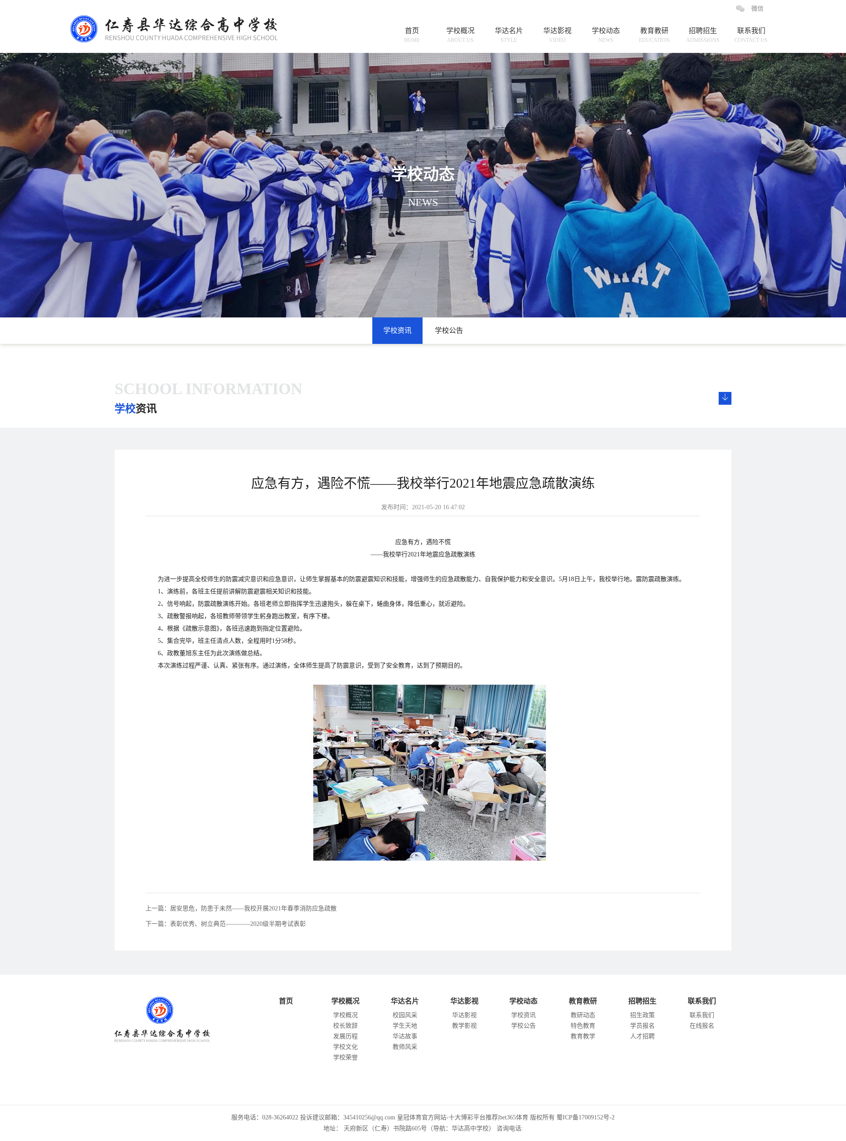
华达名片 (509, 35)
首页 (412, 35)
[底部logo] (172, 1017)
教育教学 (583, 1036)
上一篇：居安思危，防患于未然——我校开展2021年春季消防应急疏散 (241, 908)
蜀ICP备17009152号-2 (586, 1117)
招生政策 (642, 1015)
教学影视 (464, 1025)
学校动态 (606, 35)
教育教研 (654, 35)
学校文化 (345, 1047)
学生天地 (405, 1025)
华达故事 (405, 1036)
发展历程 (345, 1036)
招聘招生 (703, 35)
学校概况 (460, 35)
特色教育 (583, 1025)
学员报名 (642, 1025)
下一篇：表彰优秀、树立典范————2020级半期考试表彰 (225, 924)
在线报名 (702, 1025)
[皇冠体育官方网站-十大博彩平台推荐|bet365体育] (181, 21)
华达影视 (557, 35)
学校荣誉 (345, 1057)
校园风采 (405, 1015)
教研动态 (583, 1015)
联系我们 (751, 35)
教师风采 (405, 1047)
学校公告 (449, 330)
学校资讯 (397, 330)
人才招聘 (642, 1036)
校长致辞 (345, 1025)
